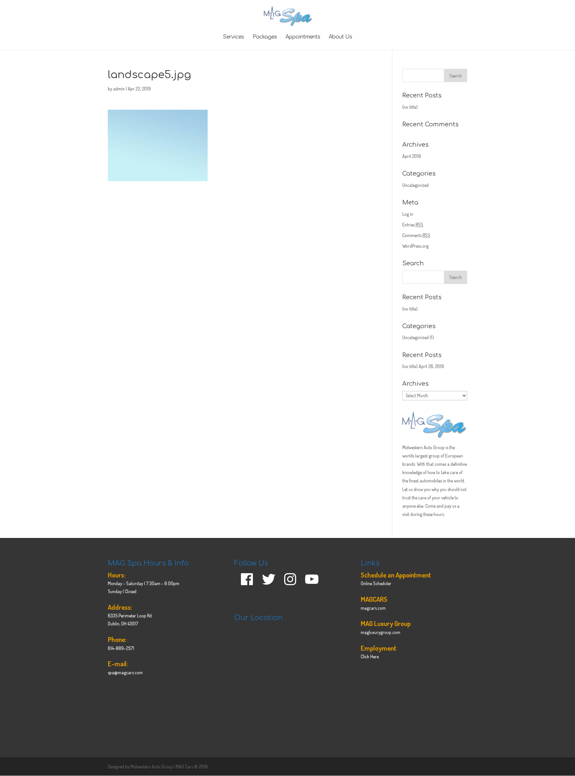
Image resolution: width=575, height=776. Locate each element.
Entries (412, 224)
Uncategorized (415, 185)
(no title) (410, 107)
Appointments (303, 37)
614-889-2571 (121, 648)
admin (119, 88)
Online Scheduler (376, 583)
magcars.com (373, 608)
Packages (265, 37)
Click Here (370, 656)
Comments (416, 235)
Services (233, 37)
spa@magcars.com (125, 672)
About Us (340, 37)
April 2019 (411, 156)
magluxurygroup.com (380, 632)
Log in (407, 214)
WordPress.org (415, 246)
